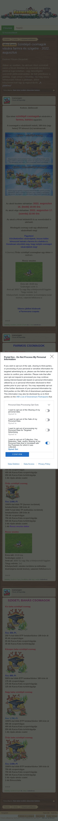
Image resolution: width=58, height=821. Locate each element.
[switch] (47, 410)
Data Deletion (14, 464)
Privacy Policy (44, 464)
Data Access (29, 464)
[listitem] (29, 404)
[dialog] (29, 410)
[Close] (52, 357)
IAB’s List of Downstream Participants (32, 397)
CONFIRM (17, 454)
